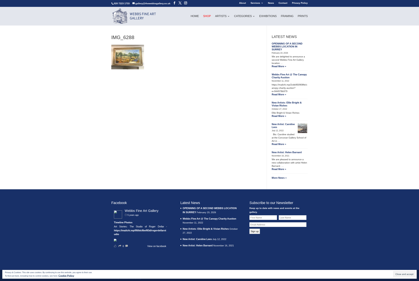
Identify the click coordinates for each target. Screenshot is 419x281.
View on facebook (156, 246)
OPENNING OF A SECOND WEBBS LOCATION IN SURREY (287, 46)
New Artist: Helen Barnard (287, 152)
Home (195, 16)
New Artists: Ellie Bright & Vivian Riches (287, 104)
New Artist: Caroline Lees (283, 125)
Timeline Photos (123, 222)
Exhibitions (268, 16)
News (271, 3)
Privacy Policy (300, 3)
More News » (279, 177)
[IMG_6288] (127, 68)
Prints (303, 16)
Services (255, 3)
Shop (207, 16)
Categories (243, 16)
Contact (283, 3)
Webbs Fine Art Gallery (141, 211)
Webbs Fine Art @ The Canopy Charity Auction (289, 76)
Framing (287, 16)
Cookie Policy (66, 275)
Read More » (279, 66)
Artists (221, 16)
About (242, 3)
